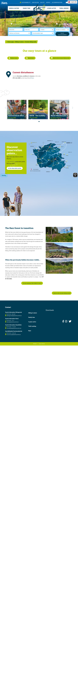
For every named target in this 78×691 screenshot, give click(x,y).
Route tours (30, 58)
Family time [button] (26, 8)
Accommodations (57, 2)
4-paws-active (32, 322)
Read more (11, 116)
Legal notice (42, 343)
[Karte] (50, 156)
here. (33, 78)
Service (48, 2)
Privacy (35, 343)
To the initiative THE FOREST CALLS (32, 283)
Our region (35, 2)
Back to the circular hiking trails (61, 58)
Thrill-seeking (32, 326)
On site (42, 2)
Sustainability (26, 2)
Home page (11, 42)
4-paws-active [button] (51, 8)
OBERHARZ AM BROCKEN (39, 24)
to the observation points (14, 168)
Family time (31, 317)
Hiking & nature (19, 42)
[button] (5, 108)
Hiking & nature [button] (14, 8)
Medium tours (13, 58)
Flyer (29, 330)
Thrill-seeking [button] (64, 8)
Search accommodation (62, 33)
